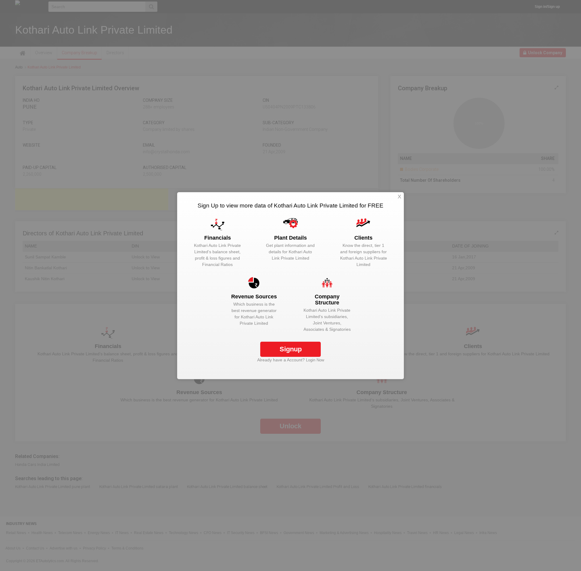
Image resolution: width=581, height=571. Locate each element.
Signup (291, 349)
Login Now (315, 360)
